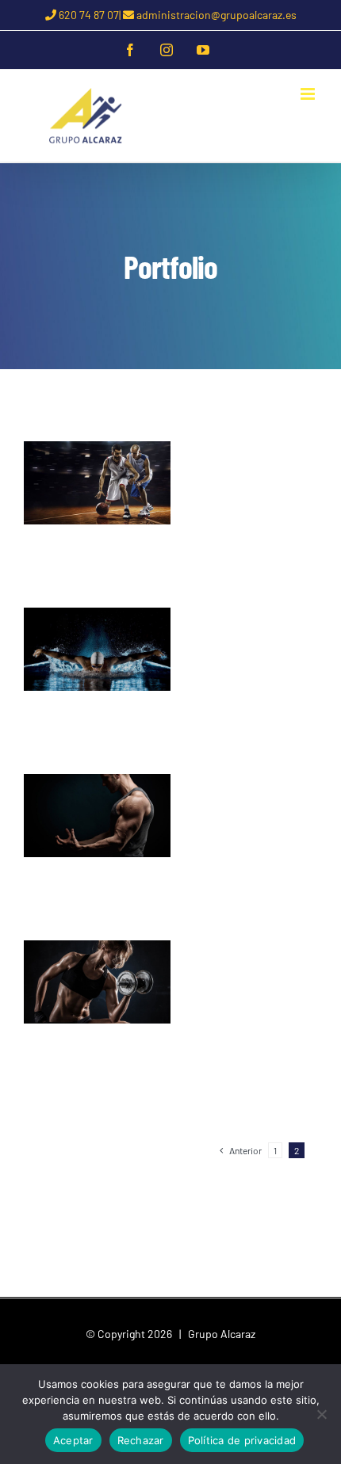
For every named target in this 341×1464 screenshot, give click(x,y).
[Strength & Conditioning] (97, 815)
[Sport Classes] (97, 482)
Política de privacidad (242, 1440)
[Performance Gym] (97, 982)
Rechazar (140, 1440)
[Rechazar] (321, 1414)
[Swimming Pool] (97, 649)
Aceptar (73, 1440)
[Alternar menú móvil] (309, 94)
